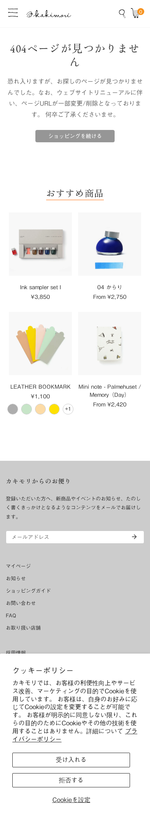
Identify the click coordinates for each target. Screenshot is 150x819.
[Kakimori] (49, 13)
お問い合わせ (21, 603)
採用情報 (16, 653)
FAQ (11, 615)
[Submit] (134, 537)
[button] (137, 13)
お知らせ (16, 578)
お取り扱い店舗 (23, 627)
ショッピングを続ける (75, 136)
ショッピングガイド (28, 590)
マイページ (18, 566)
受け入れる (71, 760)
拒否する (71, 780)
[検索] (122, 13)
